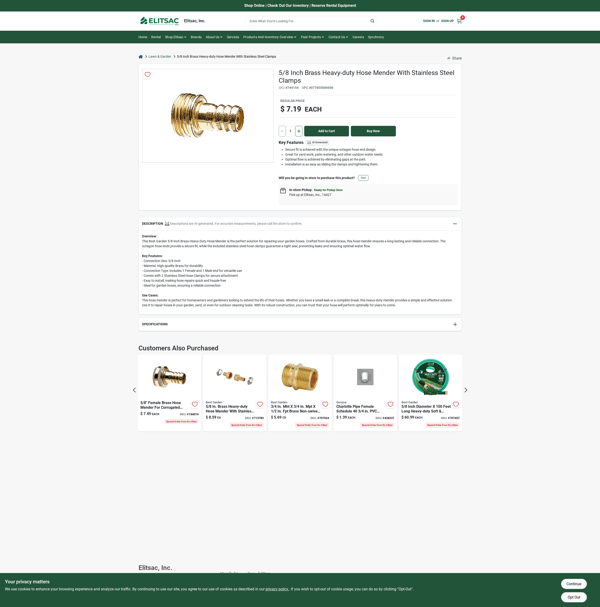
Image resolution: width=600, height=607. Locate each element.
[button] (300, 224)
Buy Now (373, 131)
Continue (573, 584)
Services (233, 37)
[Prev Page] (134, 390)
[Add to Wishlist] (148, 75)
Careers (358, 37)
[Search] (372, 21)
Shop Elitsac (174, 37)
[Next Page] (466, 390)
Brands (196, 37)
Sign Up (447, 21)
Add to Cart (326, 131)
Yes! (363, 178)
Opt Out (574, 597)
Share (457, 58)
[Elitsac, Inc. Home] (160, 21)
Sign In (429, 21)
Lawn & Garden (160, 56)
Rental (156, 37)
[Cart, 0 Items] (459, 21)
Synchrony (376, 37)
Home (143, 37)
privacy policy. (277, 589)
